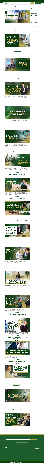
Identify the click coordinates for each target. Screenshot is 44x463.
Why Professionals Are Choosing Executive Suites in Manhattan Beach (17, 54)
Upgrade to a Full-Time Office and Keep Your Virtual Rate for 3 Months (17, 291)
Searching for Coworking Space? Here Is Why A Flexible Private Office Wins (17, 433)
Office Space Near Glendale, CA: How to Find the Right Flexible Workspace (17, 151)
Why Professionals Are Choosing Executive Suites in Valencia (17, 456)
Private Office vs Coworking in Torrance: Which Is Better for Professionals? (17, 385)
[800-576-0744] (35, 3)
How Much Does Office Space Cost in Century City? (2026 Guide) (17, 315)
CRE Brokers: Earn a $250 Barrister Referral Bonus (17, 243)
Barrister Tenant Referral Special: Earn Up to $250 (17, 220)
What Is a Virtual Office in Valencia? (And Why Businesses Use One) (17, 175)
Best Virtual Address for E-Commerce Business (17, 361)
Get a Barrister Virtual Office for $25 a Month (17, 198)
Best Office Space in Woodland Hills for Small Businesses (17, 6)
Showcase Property (34, 22)
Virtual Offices (33, 17)
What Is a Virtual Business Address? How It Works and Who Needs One (17, 338)
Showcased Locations (34, 20)
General (32, 25)
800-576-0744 (38, 2)
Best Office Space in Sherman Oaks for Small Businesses (17, 102)
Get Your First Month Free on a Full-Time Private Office (17, 267)
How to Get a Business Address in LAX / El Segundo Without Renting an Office (17, 409)
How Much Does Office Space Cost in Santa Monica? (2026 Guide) (17, 78)
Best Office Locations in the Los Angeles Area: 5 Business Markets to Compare (17, 30)
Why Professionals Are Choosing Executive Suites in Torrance (17, 126)
